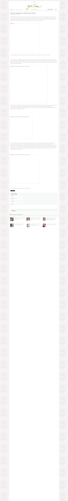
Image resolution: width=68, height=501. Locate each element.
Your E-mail (12, 201)
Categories (12, 9)
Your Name (12, 195)
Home (27, 1)
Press (21, 9)
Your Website (13, 198)
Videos (17, 9)
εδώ (26, 188)
